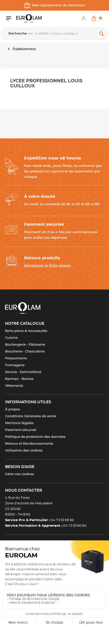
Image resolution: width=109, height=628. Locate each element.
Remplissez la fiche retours (47, 265)
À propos (12, 409)
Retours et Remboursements (29, 443)
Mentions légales (19, 423)
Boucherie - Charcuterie (25, 351)
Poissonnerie (16, 358)
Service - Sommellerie (23, 372)
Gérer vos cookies (19, 474)
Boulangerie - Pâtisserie (25, 344)
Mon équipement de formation (58, 5)
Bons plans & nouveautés (26, 331)
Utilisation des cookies (24, 450)
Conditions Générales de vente (30, 416)
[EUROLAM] (29, 18)
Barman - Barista (19, 379)
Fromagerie (15, 365)
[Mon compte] (84, 18)
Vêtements (14, 386)
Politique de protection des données (35, 437)
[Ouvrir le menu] (11, 18)
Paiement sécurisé (20, 430)
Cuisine (11, 338)
